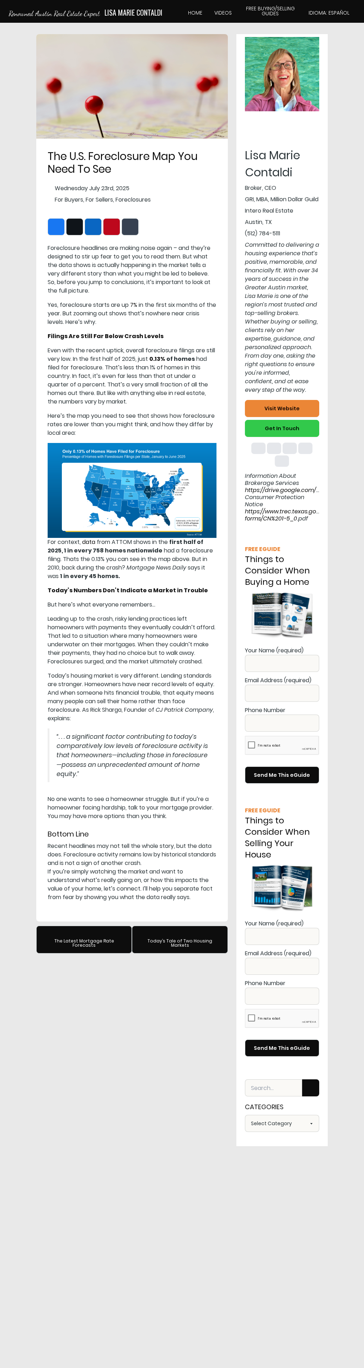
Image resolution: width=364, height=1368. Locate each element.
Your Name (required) (274, 650)
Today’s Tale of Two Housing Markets (180, 943)
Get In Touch (282, 428)
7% (133, 305)
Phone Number (265, 710)
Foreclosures (133, 200)
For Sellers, (100, 200)
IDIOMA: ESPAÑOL (329, 12)
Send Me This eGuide (282, 775)
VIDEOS (223, 12)
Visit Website (282, 408)
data (88, 542)
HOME (195, 12)
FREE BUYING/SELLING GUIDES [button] (270, 11)
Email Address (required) (278, 680)
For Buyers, (69, 200)
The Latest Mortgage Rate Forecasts (84, 943)
